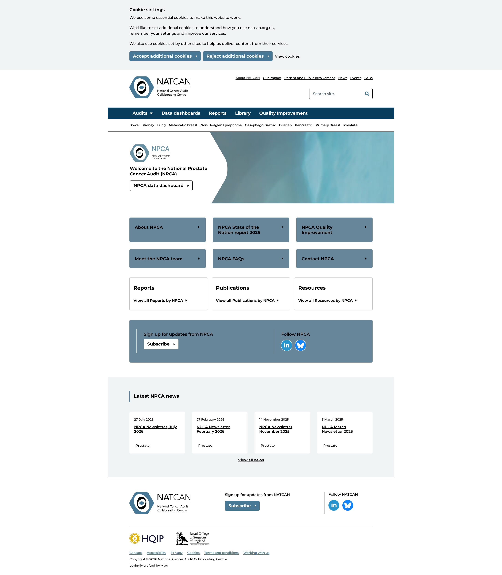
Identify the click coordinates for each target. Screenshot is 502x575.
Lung (161, 125)
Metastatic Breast (183, 125)
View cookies (287, 56)
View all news (251, 460)
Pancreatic (304, 125)
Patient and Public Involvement (309, 78)
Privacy (177, 553)
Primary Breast (328, 125)
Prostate (350, 125)
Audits (140, 113)
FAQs (368, 78)
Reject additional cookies (235, 56)
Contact (135, 553)
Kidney (148, 125)
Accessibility (156, 553)
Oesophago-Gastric (260, 125)
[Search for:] (335, 93)
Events (355, 78)
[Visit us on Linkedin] (286, 345)
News (342, 78)
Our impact (272, 78)
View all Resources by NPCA (325, 300)
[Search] (367, 93)
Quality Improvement (283, 113)
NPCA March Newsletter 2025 (337, 429)
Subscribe (158, 344)
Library (243, 113)
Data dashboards (181, 113)
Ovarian (285, 125)
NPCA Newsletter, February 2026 (214, 429)
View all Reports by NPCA (158, 300)
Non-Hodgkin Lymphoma (221, 125)
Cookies (193, 553)
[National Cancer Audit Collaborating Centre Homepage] (159, 87)
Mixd (164, 565)
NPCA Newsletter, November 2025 (276, 429)
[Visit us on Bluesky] (300, 345)
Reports (217, 113)
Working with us (256, 553)
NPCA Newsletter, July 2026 (155, 429)
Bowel (134, 125)
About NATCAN (248, 78)
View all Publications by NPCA (245, 300)
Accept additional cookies (162, 56)
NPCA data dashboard (159, 185)
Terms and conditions (221, 553)
